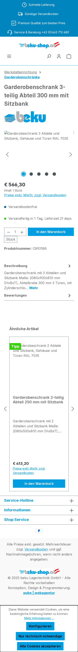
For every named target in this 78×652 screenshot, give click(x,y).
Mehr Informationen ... (39, 618)
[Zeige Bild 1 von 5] (23, 174)
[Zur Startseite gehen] (39, 45)
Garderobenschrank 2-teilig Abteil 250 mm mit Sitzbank (38, 399)
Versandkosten (36, 549)
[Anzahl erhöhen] (22, 232)
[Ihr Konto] (59, 56)
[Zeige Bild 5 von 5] (54, 174)
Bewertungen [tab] (15, 295)
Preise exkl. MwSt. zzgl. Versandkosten (35, 195)
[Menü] (9, 56)
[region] (39, 154)
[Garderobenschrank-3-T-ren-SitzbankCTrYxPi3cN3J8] (39, 154)
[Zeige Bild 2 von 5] (31, 174)
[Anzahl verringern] (8, 232)
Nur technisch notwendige (40, 636)
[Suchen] (49, 56)
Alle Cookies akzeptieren (40, 646)
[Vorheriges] (7, 154)
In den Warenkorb (51, 232)
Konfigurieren (40, 626)
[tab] (38, 276)
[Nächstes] (71, 154)
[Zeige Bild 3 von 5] (39, 174)
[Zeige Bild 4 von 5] (46, 174)
